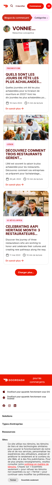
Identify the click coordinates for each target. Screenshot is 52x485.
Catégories (40, 17)
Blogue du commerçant (16, 17)
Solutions (7, 416)
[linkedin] (15, 406)
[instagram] (9, 406)
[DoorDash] (5, 6)
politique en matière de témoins (28, 465)
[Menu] (49, 6)
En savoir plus (13, 108)
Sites (5, 439)
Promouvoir (13, 68)
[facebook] (4, 406)
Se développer (14, 220)
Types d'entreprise (12, 424)
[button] (26, 76)
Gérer (10, 144)
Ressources (8, 431)
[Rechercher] (11, 5)
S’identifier (20, 6)
